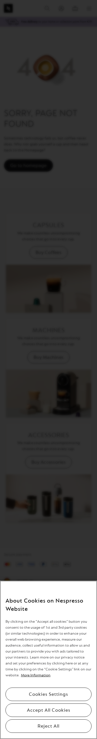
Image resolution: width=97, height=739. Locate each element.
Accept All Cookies (48, 710)
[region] (48, 660)
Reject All (48, 726)
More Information (35, 675)
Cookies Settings (48, 694)
